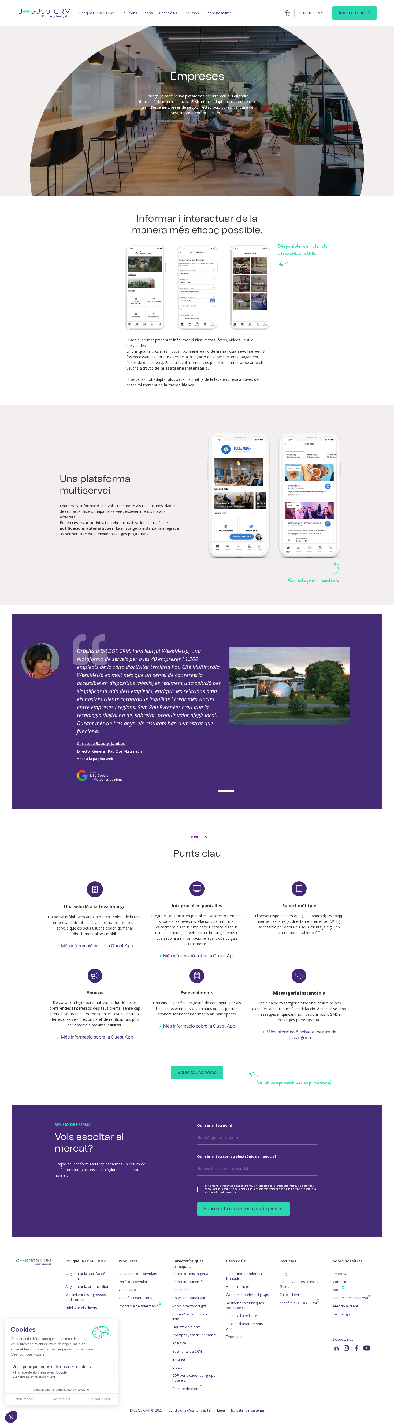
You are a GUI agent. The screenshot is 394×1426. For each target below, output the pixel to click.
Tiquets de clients (186, 1327)
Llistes (177, 1367)
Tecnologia (342, 1314)
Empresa (340, 1273)
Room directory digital (189, 1306)
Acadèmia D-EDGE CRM (298, 1302)
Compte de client (185, 1388)
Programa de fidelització (138, 1306)
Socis (337, 1289)
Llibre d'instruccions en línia (191, 1316)
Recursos (191, 12)
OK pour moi (99, 1399)
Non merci (24, 1399)
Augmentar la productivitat (86, 1286)
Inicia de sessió (354, 13)
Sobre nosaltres (218, 12)
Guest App (127, 1289)
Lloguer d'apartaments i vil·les (245, 1326)
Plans (148, 12)
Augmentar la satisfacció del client (85, 1276)
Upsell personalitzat (188, 1297)
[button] (11, 1416)
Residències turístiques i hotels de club (246, 1305)
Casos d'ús (168, 12)
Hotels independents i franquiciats (244, 1276)
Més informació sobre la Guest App (97, 946)
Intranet (178, 1359)
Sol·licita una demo (197, 1072)
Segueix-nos (343, 1339)
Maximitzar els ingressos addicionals (85, 1297)
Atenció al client (345, 1306)
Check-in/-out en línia (189, 1281)
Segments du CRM (187, 1351)
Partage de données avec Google (41, 1372)
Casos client (289, 1294)
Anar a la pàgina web (95, 758)
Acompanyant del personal (194, 1335)
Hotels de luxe (237, 1286)
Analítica (179, 1343)
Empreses (234, 1336)
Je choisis (61, 1399)
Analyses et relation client (35, 1377)
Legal (221, 1410)
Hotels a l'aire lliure (241, 1315)
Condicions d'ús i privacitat (189, 1410)
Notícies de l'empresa (350, 1297)
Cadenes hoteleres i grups (247, 1294)
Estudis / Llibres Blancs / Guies (299, 1284)
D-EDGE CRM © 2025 (146, 1410)
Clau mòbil (180, 1289)
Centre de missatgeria (190, 1273)
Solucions (129, 12)
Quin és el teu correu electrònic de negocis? (236, 1156)
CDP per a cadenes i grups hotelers (193, 1378)
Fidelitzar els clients (81, 1307)
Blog (283, 1273)
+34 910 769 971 (311, 12)
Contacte (340, 1281)
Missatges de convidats (138, 1273)
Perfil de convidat (133, 1281)
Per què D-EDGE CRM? (97, 12)
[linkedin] (336, 1348)
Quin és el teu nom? (215, 1125)
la (315, 1189)
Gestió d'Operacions (135, 1297)
